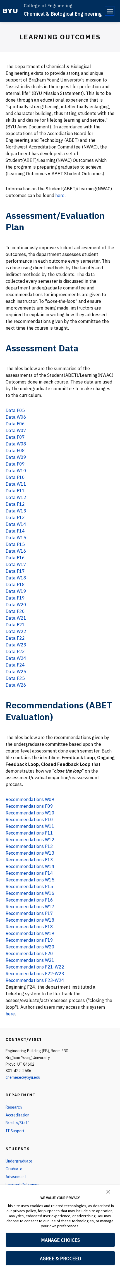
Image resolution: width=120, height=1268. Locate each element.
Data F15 (15, 544)
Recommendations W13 (30, 853)
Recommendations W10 (30, 813)
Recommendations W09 (30, 799)
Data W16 (16, 551)
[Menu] (109, 11)
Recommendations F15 (29, 886)
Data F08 (15, 450)
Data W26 (16, 685)
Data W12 (16, 497)
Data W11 (16, 484)
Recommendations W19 (30, 933)
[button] (108, 1191)
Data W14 (16, 524)
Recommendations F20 (29, 953)
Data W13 (16, 511)
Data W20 (16, 604)
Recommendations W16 (30, 893)
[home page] (10, 11)
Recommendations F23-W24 (35, 980)
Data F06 (15, 423)
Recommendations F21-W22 (35, 967)
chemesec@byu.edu (23, 1077)
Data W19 (16, 591)
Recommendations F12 (29, 846)
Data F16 (15, 557)
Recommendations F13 (29, 859)
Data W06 (16, 417)
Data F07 (15, 437)
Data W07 (16, 430)
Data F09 (15, 464)
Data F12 (15, 504)
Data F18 (15, 584)
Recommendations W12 (30, 839)
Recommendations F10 (29, 819)
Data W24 (16, 658)
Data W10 (16, 470)
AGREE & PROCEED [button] (60, 1258)
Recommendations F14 (29, 873)
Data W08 (16, 444)
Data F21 (15, 624)
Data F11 (15, 490)
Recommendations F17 (29, 913)
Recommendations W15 (30, 880)
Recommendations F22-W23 (35, 973)
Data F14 (15, 531)
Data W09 (16, 457)
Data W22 (16, 631)
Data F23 (15, 651)
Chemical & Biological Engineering (63, 14)
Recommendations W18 (30, 920)
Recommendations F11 (29, 833)
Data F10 (15, 477)
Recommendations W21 (30, 960)
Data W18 (16, 578)
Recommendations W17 (30, 906)
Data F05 (15, 410)
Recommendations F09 (29, 806)
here (59, 195)
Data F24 (15, 665)
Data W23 (16, 645)
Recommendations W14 (30, 866)
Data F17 (15, 571)
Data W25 (16, 671)
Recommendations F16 (29, 900)
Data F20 (15, 611)
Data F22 (15, 638)
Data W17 (16, 564)
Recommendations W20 (30, 947)
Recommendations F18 (29, 926)
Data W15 (16, 537)
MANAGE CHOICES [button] (60, 1240)
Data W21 (16, 618)
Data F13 (15, 517)
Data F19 (15, 598)
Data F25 (15, 678)
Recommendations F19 (29, 940)
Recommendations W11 (30, 826)
